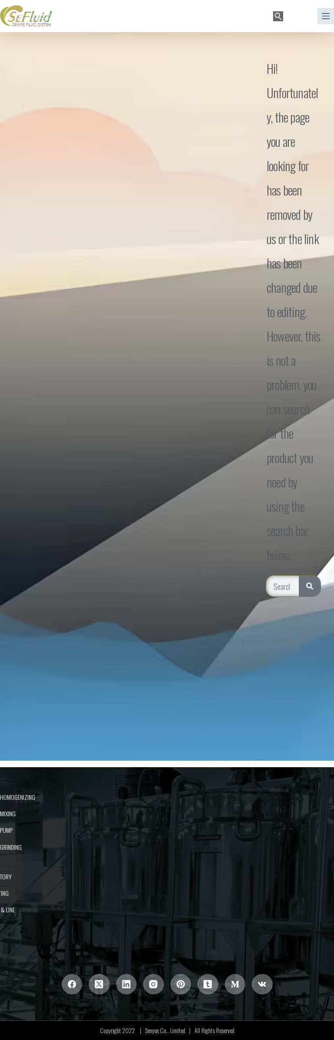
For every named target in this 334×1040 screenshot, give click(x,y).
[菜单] (325, 16)
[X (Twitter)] (99, 984)
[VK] (262, 984)
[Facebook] (72, 984)
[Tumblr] (207, 984)
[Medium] (235, 984)
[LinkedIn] (126, 984)
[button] (298, 16)
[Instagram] (153, 984)
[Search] (278, 16)
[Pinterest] (180, 984)
